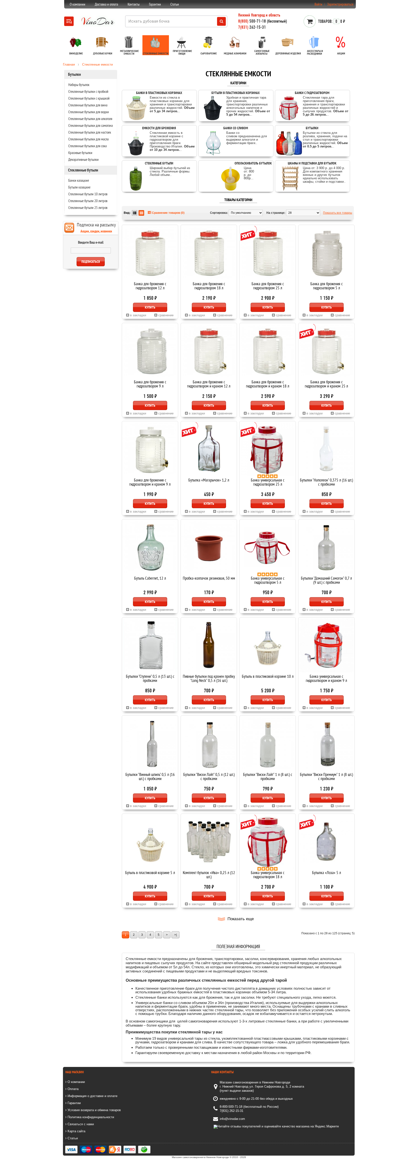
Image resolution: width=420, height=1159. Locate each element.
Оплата (73, 1089)
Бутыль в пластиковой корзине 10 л (268, 676)
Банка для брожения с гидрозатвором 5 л (326, 286)
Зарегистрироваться (340, 4)
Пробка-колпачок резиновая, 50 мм (209, 578)
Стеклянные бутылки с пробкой (88, 91)
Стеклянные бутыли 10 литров (87, 194)
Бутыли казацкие (79, 187)
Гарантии (155, 4)
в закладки (137, 315)
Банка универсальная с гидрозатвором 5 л (267, 580)
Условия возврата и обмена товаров (94, 1110)
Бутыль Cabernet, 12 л (150, 578)
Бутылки (74, 74)
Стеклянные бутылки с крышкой (89, 98)
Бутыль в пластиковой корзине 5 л (150, 873)
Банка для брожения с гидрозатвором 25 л (268, 286)
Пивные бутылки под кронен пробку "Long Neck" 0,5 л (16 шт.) (209, 678)
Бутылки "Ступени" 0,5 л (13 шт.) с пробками (150, 678)
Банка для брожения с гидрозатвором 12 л (150, 286)
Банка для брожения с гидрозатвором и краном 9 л (150, 482)
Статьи (174, 4)
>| (175, 934)
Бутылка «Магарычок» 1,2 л (208, 480)
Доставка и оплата (106, 4)
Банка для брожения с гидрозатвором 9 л (150, 384)
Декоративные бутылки (83, 159)
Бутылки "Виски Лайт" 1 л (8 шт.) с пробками (267, 777)
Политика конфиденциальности (90, 1117)
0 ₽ (331, 21)
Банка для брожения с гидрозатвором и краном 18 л (267, 384)
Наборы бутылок (78, 84)
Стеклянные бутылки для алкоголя (90, 118)
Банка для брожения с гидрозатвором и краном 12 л (208, 384)
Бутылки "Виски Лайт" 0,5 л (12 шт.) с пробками (209, 777)
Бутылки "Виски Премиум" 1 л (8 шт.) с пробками (326, 777)
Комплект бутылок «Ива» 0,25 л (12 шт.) (209, 875)
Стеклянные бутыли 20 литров (87, 200)
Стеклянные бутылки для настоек (89, 132)
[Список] (134, 213)
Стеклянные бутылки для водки (88, 112)
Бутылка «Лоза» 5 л (326, 873)
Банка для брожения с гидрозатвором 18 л (209, 286)
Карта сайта (76, 1131)
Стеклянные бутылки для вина (87, 105)
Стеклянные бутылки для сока (87, 146)
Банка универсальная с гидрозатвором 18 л (267, 875)
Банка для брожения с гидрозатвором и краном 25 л (326, 384)
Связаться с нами (80, 1124)
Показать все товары (337, 213)
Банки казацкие (78, 180)
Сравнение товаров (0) (167, 213)
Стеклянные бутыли (83, 170)
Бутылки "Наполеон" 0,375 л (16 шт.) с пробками (326, 482)
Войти (318, 4)
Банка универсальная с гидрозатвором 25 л (267, 482)
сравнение (165, 315)
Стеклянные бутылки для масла (88, 139)
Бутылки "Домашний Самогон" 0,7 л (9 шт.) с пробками (326, 580)
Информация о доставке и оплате (92, 1096)
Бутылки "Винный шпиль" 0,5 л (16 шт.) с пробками (150, 777)
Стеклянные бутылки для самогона (90, 125)
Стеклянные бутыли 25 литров (87, 207)
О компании (77, 4)
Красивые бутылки (80, 152)
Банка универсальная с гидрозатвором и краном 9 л (326, 678)
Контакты (134, 4)
